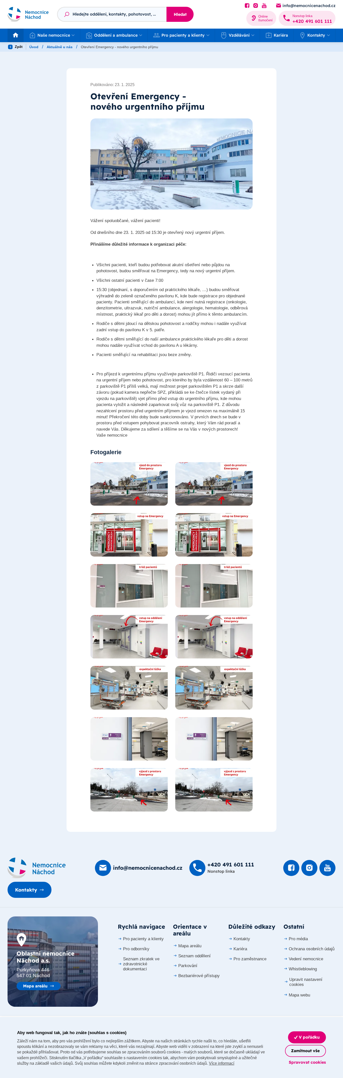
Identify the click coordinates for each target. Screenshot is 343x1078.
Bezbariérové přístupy (199, 975)
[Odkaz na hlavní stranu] (28, 14)
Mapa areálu (35, 985)
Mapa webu (299, 995)
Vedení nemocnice (306, 959)
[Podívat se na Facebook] (247, 6)
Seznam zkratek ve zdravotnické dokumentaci (141, 964)
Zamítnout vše (305, 1050)
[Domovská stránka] (37, 868)
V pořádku (309, 1037)
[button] (52, 35)
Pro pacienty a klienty (143, 938)
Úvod (33, 47)
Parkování (187, 965)
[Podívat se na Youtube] (264, 6)
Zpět (18, 47)
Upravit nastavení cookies (305, 982)
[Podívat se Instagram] (256, 6)
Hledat (180, 14)
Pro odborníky (136, 949)
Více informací (221, 1063)
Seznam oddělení (194, 956)
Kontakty (26, 890)
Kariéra (281, 35)
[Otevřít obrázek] (171, 164)
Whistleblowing (303, 969)
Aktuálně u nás (60, 47)
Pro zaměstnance (250, 959)
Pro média (298, 938)
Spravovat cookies (307, 1062)
